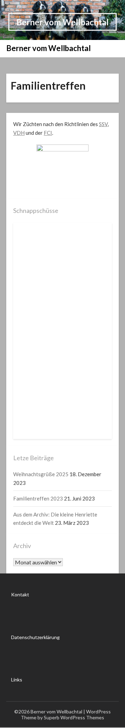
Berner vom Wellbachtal (62, 22)
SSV (103, 124)
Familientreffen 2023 (38, 498)
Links (16, 679)
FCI (48, 133)
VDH (19, 133)
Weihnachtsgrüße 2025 (40, 474)
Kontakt (20, 594)
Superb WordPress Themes (74, 717)
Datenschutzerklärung (35, 637)
